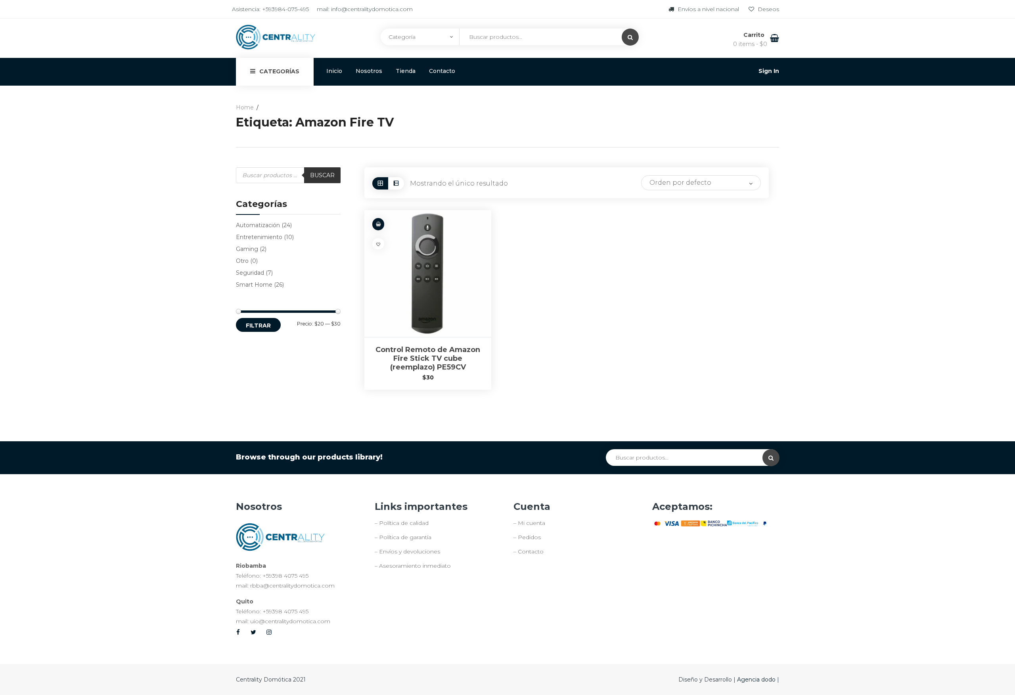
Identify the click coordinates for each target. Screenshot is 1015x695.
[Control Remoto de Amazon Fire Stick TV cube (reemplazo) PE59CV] (427, 273)
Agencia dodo (757, 679)
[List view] (396, 183)
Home (245, 107)
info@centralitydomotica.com (372, 9)
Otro (242, 260)
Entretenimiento (259, 237)
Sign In (768, 71)
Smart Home (254, 284)
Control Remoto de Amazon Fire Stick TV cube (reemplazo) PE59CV (427, 358)
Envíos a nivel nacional (708, 9)
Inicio (334, 71)
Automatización (258, 225)
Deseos (767, 9)
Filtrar (258, 325)
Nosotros (369, 71)
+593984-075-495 (285, 9)
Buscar (322, 175)
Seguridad (250, 272)
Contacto (442, 71)
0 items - (750, 44)
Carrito (754, 34)
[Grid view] (380, 183)
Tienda (406, 71)
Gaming (247, 249)
